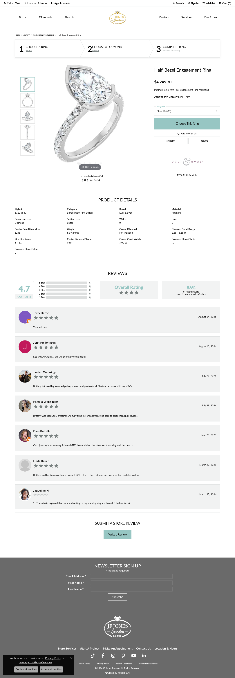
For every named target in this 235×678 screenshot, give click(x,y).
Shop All (70, 17)
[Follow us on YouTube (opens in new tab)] (133, 655)
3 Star (42, 290)
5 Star (42, 282)
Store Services (67, 648)
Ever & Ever (125, 212)
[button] (12, 3)
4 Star (42, 286)
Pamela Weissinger (45, 401)
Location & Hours (166, 648)
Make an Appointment (118, 648)
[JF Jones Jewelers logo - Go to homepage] (117, 17)
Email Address (76, 576)
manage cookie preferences (35, 662)
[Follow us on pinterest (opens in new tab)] (123, 655)
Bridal (22, 17)
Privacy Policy (103, 664)
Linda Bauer (41, 461)
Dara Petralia (41, 431)
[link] (35, 3)
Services (186, 17)
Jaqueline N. (41, 490)
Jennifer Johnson (44, 342)
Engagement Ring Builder (43, 35)
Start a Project (89, 648)
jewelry (27, 35)
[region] (90, 116)
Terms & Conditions (124, 664)
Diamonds (45, 17)
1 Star (42, 297)
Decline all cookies (26, 669)
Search (29, 50)
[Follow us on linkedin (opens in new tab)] (144, 655)
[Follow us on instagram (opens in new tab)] (113, 655)
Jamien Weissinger (45, 372)
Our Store (210, 17)
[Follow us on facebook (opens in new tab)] (102, 655)
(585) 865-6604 (91, 180)
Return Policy (84, 664)
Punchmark (124, 673)
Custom (164, 17)
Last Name (76, 589)
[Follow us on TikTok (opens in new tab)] (92, 655)
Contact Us (143, 648)
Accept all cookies (51, 669)
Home (17, 35)
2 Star (42, 293)
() (90, 282)
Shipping (171, 140)
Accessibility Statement (148, 664)
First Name (76, 582)
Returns (204, 140)
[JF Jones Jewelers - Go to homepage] (117, 626)
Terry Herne (41, 313)
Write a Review (117, 534)
